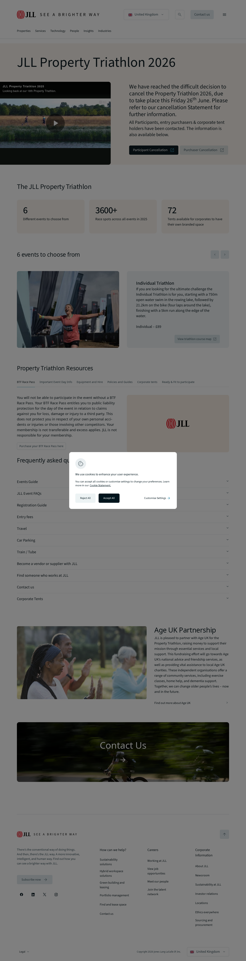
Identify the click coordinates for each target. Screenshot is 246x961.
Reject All (85, 498)
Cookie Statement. (100, 485)
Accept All (109, 498)
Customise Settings (157, 498)
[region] (123, 480)
